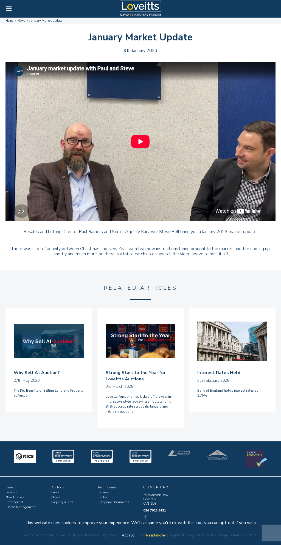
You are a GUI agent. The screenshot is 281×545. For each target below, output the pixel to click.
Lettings (11, 492)
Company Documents (113, 502)
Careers (103, 492)
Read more (155, 535)
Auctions (57, 487)
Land (55, 492)
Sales (9, 487)
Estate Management (20, 507)
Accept (128, 535)
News (55, 497)
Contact (103, 497)
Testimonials (107, 487)
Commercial (14, 502)
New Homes (14, 497)
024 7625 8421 (154, 510)
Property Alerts (62, 502)
